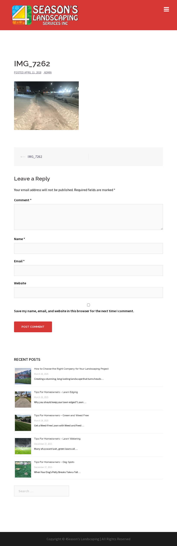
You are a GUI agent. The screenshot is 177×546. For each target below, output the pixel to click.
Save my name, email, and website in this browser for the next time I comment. (74, 311)
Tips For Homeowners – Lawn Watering (57, 438)
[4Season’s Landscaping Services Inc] (45, 15)
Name (19, 239)
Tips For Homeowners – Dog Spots (54, 462)
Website (20, 283)
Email (19, 261)
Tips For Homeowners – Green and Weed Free (61, 415)
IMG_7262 (35, 156)
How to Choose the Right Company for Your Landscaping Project (71, 368)
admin (48, 72)
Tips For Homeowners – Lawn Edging (56, 392)
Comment (23, 200)
